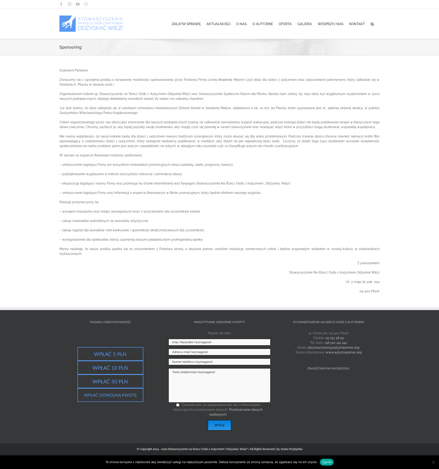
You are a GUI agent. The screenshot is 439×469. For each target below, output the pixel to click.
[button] (372, 23)
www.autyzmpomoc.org (344, 352)
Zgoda (326, 462)
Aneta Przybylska (291, 449)
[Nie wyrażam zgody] (433, 462)
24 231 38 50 (335, 338)
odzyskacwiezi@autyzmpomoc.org (333, 347)
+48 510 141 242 (335, 343)
